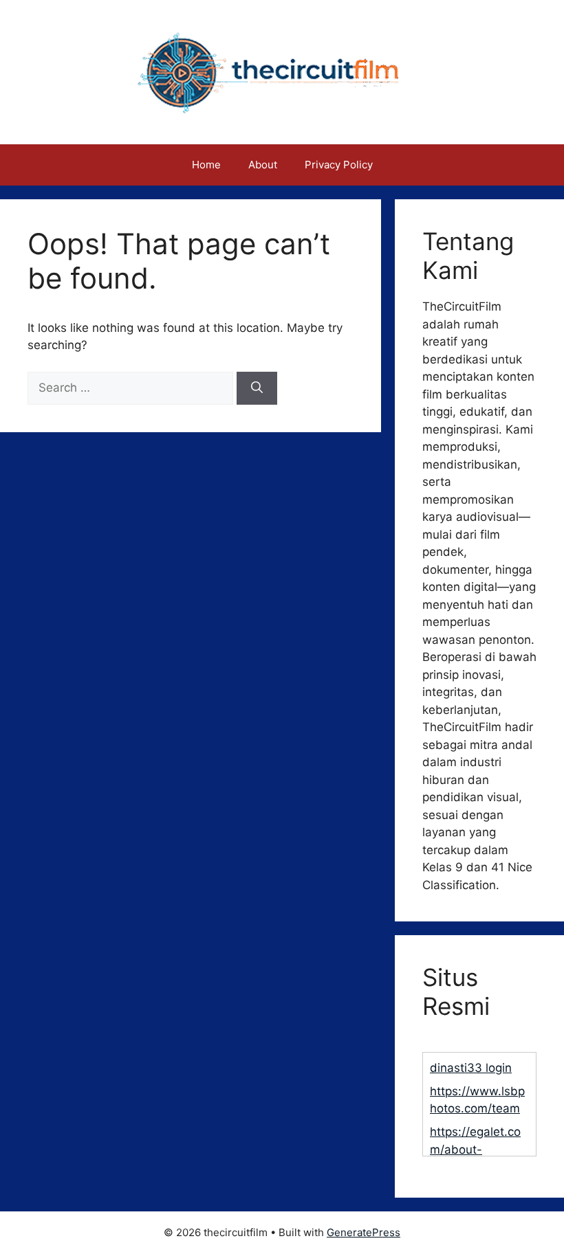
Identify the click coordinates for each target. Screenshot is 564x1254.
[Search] (257, 388)
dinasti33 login (471, 1068)
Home (206, 164)
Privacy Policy (339, 164)
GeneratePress (363, 1232)
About (262, 164)
